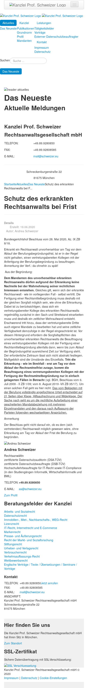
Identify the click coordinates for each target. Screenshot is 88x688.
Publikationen (25, 28)
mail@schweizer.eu (45, 156)
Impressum (41, 47)
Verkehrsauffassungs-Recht (22, 556)
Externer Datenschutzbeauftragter (56, 36)
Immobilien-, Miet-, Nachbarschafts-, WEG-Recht (35, 520)
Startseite (10, 184)
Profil (20, 36)
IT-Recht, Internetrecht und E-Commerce (30, 528)
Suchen (5, 60)
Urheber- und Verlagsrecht (21, 548)
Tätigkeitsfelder (44, 28)
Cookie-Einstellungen (53, 678)
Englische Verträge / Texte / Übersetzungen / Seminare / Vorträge (40, 566)
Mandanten (24, 41)
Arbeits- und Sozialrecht (19, 511)
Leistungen (44, 23)
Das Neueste (8, 28)
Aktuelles (8, 23)
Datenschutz (42, 52)
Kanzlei (24, 23)
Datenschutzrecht (15, 516)
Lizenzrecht (11, 524)
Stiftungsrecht (13, 544)
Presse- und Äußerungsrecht (23, 536)
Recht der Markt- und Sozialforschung (28, 540)
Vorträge (39, 32)
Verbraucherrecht (15, 552)
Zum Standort (13, 643)
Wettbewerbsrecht (16, 560)
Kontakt (42, 42)
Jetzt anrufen (49, 583)
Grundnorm (24, 32)
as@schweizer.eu (30, 489)
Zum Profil (10, 495)
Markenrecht (12, 532)
